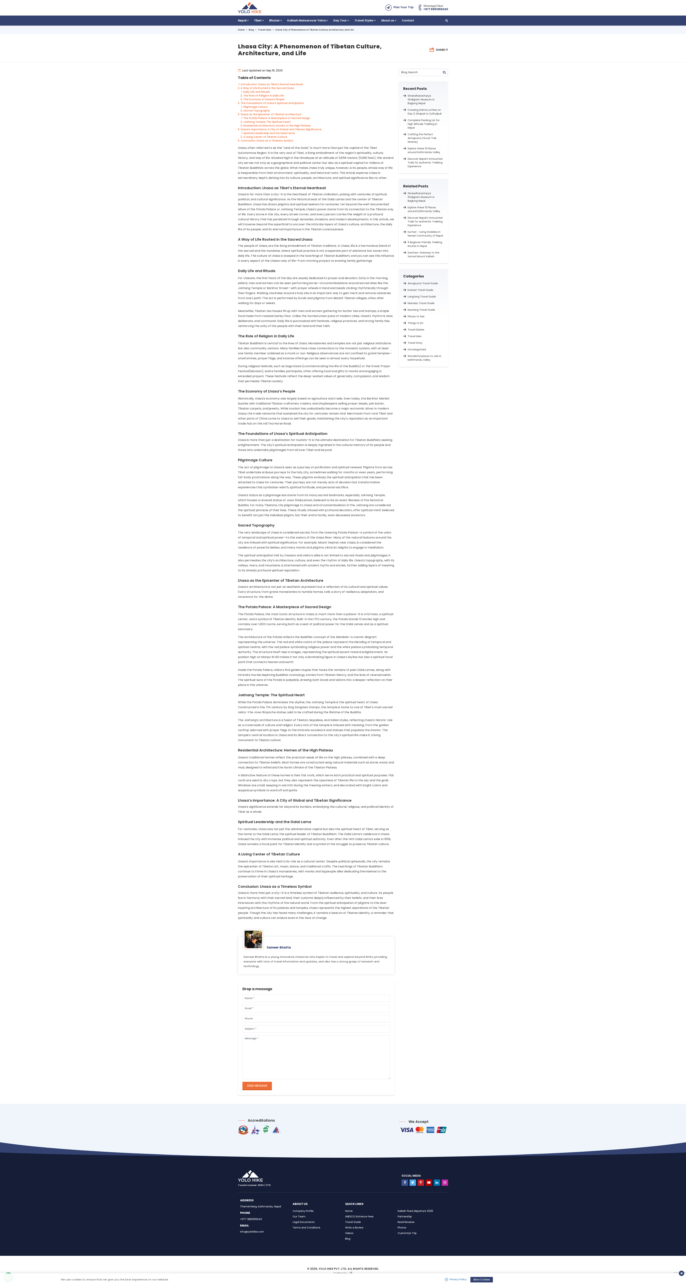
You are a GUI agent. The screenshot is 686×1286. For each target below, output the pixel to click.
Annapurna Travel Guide (423, 283)
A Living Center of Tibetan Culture (265, 137)
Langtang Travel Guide (422, 296)
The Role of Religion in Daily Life (263, 95)
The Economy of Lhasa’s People (263, 99)
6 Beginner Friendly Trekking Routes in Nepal (425, 244)
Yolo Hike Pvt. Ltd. (333, 1269)
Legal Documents (304, 1222)
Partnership (405, 1216)
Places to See (416, 316)
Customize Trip (407, 1233)
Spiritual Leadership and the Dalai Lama (269, 133)
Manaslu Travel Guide (421, 303)
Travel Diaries (416, 329)
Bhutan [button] (274, 20)
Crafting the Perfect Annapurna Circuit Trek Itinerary (422, 138)
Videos (349, 1233)
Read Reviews (406, 1222)
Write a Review (354, 1227)
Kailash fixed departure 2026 (415, 1211)
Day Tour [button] (340, 20)
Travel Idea (264, 29)
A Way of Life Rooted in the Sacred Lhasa (267, 88)
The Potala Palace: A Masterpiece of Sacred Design (276, 118)
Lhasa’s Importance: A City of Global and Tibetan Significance (281, 129)
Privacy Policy (458, 1279)
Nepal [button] (242, 20)
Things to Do (415, 323)
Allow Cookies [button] (481, 1279)
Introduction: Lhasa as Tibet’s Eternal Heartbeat (272, 84)
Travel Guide (353, 1222)
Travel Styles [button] (363, 20)
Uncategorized (417, 349)
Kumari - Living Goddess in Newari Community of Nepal (425, 233)
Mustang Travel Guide (421, 310)
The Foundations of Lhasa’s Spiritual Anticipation (272, 103)
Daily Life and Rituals (256, 92)
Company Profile (303, 1211)
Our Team (299, 1216)
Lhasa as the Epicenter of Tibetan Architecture (271, 114)
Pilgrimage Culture (255, 107)
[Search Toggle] (446, 21)
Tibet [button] (258, 20)
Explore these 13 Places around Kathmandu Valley (424, 150)
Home (241, 29)
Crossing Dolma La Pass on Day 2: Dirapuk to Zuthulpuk (425, 111)
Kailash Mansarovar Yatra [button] (306, 20)
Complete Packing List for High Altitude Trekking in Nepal (424, 124)
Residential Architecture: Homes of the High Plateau (277, 125)
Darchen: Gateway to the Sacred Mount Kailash (423, 254)
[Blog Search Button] (444, 72)
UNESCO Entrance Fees (359, 1216)
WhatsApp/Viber (435, 7)
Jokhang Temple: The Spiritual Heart (267, 122)
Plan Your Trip (403, 7)
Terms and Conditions (306, 1227)
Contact (408, 20)
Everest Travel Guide (420, 290)
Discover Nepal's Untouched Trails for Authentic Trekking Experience (425, 162)
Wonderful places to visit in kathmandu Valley (424, 358)
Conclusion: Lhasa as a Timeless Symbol (267, 140)
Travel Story (415, 343)
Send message (257, 1086)
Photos (402, 1227)
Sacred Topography (256, 110)
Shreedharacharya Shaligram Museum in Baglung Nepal (421, 99)
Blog (251, 29)
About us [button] (387, 20)
